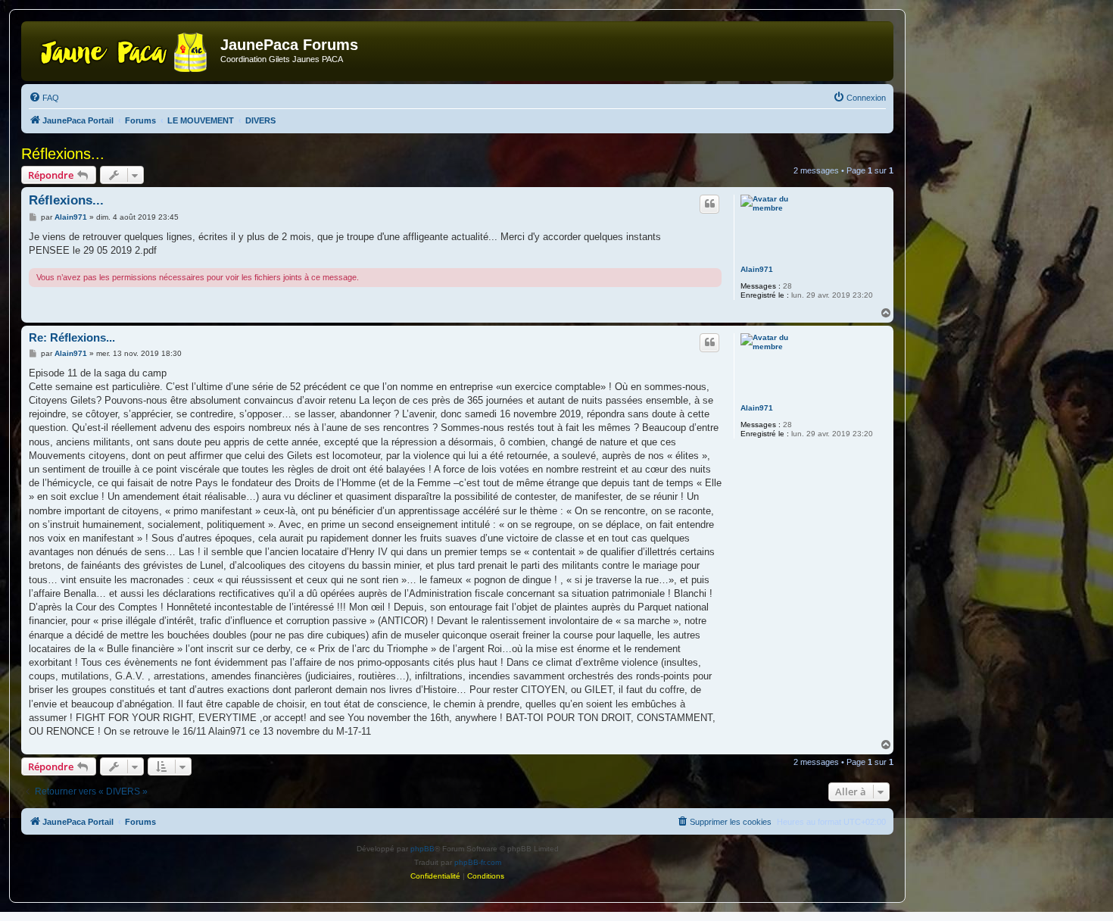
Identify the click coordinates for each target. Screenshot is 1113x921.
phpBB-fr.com (477, 862)
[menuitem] (44, 98)
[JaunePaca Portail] (122, 49)
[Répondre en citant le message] (709, 204)
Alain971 (756, 269)
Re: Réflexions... (72, 337)
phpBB (422, 849)
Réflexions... (62, 153)
